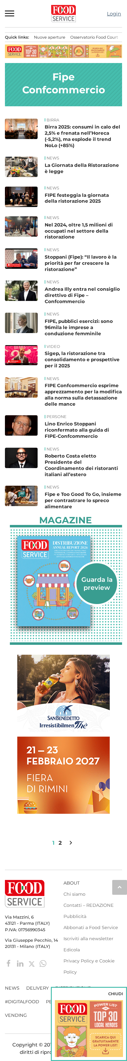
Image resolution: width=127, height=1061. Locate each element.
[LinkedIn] (20, 963)
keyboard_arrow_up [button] (119, 887)
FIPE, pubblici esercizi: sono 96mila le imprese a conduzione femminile (79, 327)
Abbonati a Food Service (90, 927)
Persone (57, 416)
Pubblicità (74, 916)
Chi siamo (74, 894)
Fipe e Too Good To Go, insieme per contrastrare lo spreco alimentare (83, 500)
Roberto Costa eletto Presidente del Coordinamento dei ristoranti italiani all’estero (81, 465)
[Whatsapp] (43, 963)
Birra (53, 120)
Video (53, 346)
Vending (16, 1015)
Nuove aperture (49, 37)
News (53, 158)
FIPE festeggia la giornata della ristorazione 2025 (77, 198)
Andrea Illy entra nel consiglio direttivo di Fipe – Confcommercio (82, 295)
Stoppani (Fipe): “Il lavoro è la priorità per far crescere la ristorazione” (81, 263)
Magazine (65, 520)
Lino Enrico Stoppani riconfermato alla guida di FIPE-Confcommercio (77, 430)
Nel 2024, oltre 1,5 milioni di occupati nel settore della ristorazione (79, 231)
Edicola (71, 950)
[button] (10, 14)
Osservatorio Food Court (94, 37)
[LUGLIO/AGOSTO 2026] (66, 581)
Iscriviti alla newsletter (88, 938)
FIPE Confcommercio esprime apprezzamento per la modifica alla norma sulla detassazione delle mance (83, 395)
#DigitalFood (22, 1001)
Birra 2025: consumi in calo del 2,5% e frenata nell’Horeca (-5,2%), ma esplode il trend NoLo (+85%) (82, 136)
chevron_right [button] (71, 843)
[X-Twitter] (32, 963)
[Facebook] (9, 963)
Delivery (37, 988)
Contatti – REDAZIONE (88, 905)
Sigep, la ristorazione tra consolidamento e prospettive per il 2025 (82, 359)
